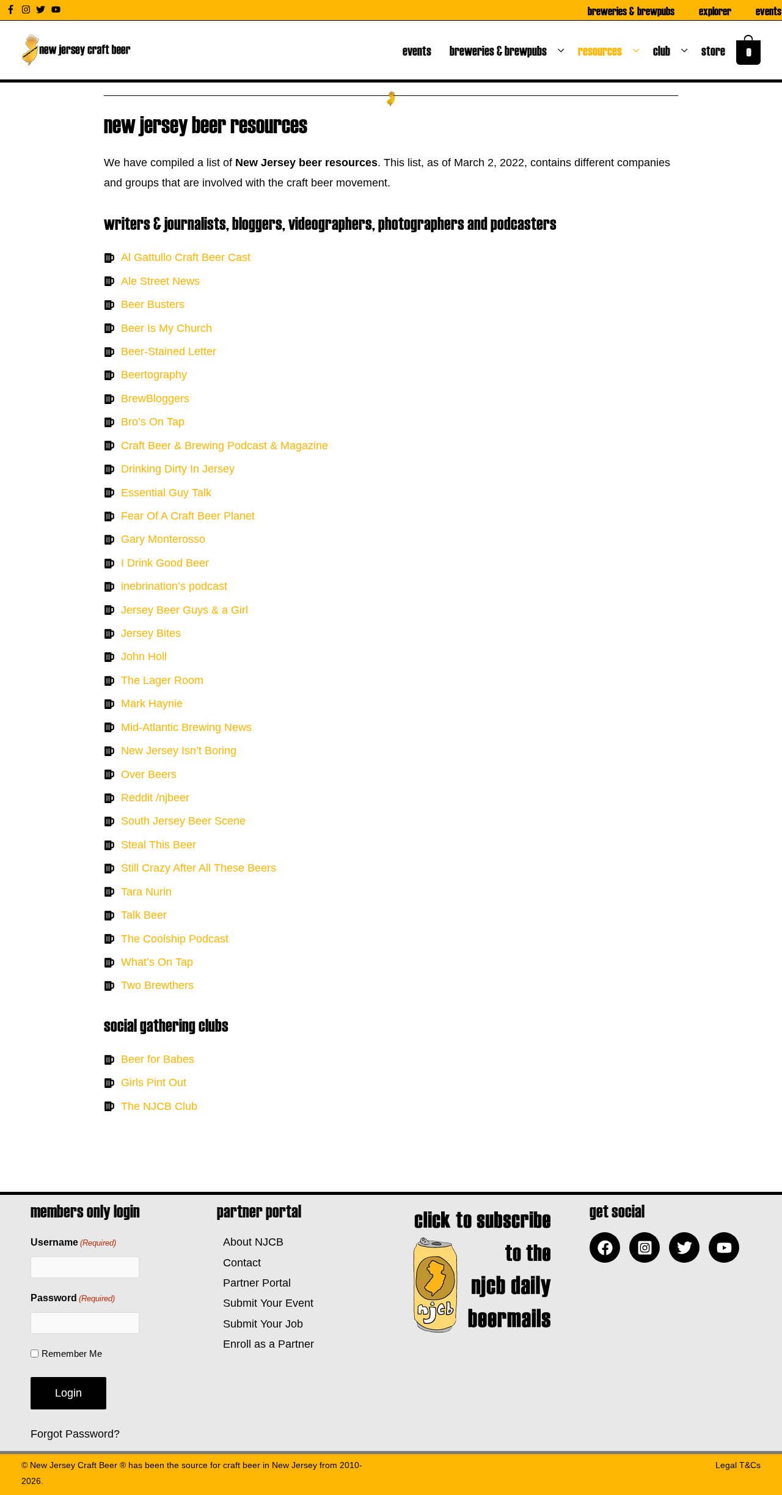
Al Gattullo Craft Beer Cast (185, 257)
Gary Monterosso (163, 539)
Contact (239, 1263)
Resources (602, 50)
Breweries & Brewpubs (631, 10)
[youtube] (57, 9)
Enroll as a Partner (265, 1344)
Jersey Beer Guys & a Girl (184, 610)
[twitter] (42, 9)
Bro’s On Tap (153, 422)
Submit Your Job (260, 1324)
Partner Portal (254, 1283)
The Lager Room (162, 680)
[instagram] (27, 9)
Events (768, 10)
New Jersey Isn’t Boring (178, 750)
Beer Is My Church (166, 328)
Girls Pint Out (153, 1082)
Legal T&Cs (738, 1465)
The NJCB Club (159, 1106)
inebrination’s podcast (174, 586)
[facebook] (608, 1247)
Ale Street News (160, 281)
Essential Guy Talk (166, 493)
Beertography (154, 375)
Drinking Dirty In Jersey (178, 469)
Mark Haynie (152, 703)
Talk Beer (144, 915)
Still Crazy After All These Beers (198, 868)
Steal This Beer (158, 845)
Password (73, 1298)
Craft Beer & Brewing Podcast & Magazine (224, 445)
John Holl (144, 656)
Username (73, 1242)
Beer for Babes (157, 1059)
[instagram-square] (647, 1247)
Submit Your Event (265, 1303)
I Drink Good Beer (165, 563)
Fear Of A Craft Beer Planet (188, 516)
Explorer (715, 10)
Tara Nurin (146, 892)
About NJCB (250, 1242)
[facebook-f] (12, 9)
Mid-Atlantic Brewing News (186, 727)
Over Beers (149, 774)
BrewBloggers (155, 398)
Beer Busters (153, 304)
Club (664, 50)
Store (715, 50)
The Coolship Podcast (174, 939)
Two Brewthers (157, 985)
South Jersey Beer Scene (183, 821)
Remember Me (72, 1353)
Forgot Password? (75, 1434)
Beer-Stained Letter (168, 351)
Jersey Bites (151, 633)
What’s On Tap (157, 962)
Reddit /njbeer (155, 798)
